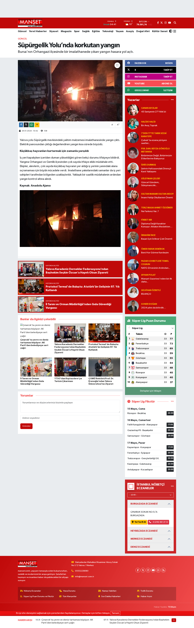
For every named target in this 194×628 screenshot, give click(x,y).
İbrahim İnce (148, 235)
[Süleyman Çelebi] (133, 182)
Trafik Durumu (146, 591)
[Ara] (175, 23)
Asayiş (130, 31)
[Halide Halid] (133, 123)
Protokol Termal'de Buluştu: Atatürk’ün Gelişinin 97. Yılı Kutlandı (103, 347)
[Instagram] (148, 570)
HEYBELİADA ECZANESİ (144, 531)
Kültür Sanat (160, 31)
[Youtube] (153, 570)
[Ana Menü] (174, 31)
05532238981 (81, 571)
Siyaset (53, 31)
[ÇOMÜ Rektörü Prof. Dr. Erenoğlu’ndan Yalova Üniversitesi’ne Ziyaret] (104, 367)
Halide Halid (148, 122)
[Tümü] (172, 100)
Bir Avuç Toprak (149, 125)
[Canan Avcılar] (133, 110)
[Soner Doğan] (133, 306)
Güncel (22, 31)
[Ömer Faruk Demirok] (133, 251)
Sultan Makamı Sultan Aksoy (157, 194)
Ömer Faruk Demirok (152, 249)
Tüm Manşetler (70, 596)
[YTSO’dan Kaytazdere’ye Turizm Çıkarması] (70, 367)
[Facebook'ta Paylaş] (21, 124)
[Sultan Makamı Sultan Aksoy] (133, 196)
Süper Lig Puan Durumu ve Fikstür (39, 596)
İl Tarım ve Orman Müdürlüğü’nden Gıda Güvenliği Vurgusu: (32, 381)
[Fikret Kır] (133, 223)
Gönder (26, 426)
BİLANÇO (146, 294)
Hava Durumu (69, 591)
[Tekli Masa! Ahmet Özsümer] (133, 209)
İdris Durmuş (148, 165)
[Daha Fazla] (37, 124)
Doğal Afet (143, 31)
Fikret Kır (146, 220)
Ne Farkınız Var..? (150, 211)
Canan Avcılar (149, 108)
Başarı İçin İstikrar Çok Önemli (156, 239)
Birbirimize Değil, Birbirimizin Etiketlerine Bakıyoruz (156, 157)
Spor (77, 31)
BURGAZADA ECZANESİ (144, 504)
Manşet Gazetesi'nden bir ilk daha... (156, 280)
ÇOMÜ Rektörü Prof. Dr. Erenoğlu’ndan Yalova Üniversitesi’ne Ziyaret (101, 381)
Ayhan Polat (148, 275)
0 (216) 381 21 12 (160, 522)
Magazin (66, 31)
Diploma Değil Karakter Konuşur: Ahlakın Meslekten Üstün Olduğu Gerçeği (155, 225)
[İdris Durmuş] (133, 168)
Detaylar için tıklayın (150, 391)
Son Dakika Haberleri (110, 596)
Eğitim (96, 31)
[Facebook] (137, 570)
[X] (143, 570)
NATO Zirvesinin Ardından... (155, 268)
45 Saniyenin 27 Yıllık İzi (153, 112)
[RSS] (163, 570)
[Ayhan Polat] (133, 278)
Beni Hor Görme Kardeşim (155, 252)
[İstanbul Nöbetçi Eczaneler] (172, 486)
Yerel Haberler (38, 31)
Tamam (115, 613)
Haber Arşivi (146, 596)
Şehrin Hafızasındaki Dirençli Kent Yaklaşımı (156, 170)
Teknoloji (107, 31)
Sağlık (86, 31)
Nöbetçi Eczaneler (32, 591)
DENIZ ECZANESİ (140, 547)
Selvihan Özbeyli (151, 290)
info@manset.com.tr (84, 576)
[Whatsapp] (158, 570)
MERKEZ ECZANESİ (141, 539)
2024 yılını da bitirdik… (153, 308)
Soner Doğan (149, 304)
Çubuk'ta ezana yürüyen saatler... (154, 141)
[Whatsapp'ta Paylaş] (31, 124)
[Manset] (30, 23)
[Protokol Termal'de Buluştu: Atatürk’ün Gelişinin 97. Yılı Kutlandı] (104, 333)
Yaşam (120, 31)
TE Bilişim (172, 607)
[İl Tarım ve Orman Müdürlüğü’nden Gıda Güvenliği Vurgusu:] (36, 367)
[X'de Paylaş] (26, 124)
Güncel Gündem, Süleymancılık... (150, 184)
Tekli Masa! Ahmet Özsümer (157, 208)
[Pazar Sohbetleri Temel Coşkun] (133, 264)
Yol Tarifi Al (140, 522)
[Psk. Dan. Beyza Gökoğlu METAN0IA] (133, 153)
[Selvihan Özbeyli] (133, 292)
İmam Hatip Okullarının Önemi (157, 197)
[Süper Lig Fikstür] (172, 401)
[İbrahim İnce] (133, 237)
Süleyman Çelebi (150, 179)
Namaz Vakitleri (109, 591)
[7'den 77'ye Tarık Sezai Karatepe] (133, 137)
